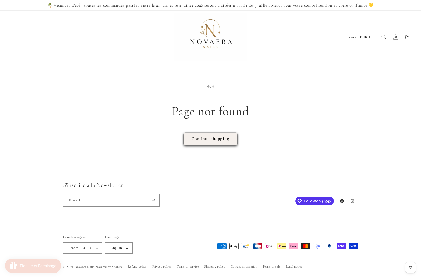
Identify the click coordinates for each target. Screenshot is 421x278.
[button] (11, 37)
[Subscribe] (153, 200)
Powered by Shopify (109, 266)
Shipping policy (214, 266)
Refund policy (137, 266)
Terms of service (188, 266)
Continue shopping (210, 138)
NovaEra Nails (84, 266)
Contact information (244, 266)
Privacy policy (162, 266)
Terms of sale (271, 266)
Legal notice (294, 266)
